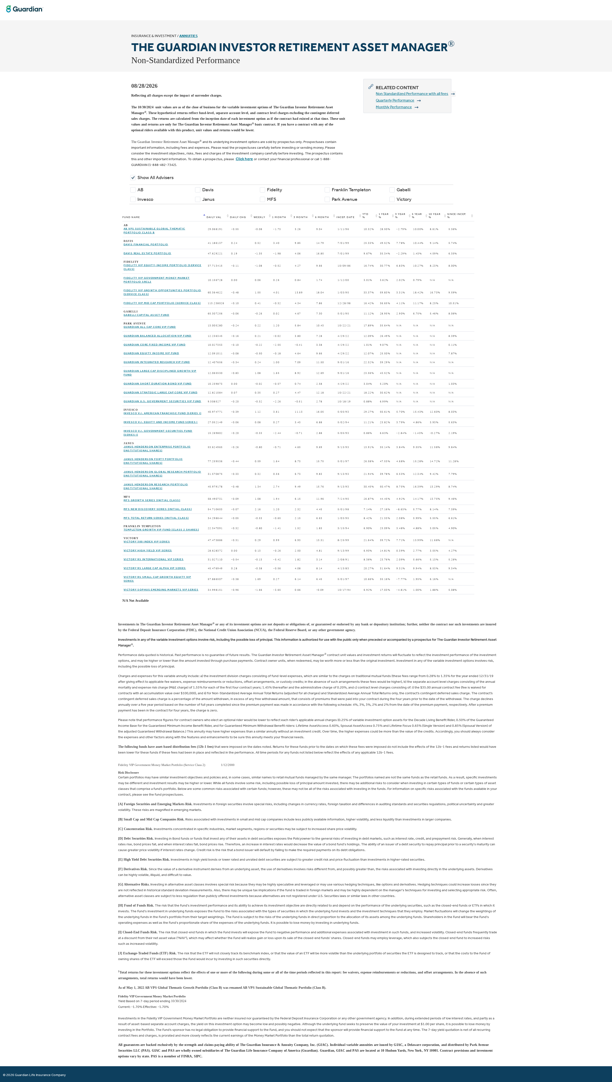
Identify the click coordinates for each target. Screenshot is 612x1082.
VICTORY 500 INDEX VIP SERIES (147, 541)
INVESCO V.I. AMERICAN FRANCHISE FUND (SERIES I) (162, 413)
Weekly (259, 217)
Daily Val (214, 217)
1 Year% (384, 216)
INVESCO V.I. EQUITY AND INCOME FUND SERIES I (161, 422)
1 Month (279, 217)
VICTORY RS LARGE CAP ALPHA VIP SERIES (155, 568)
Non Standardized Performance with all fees (412, 93)
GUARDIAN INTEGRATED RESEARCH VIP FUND (157, 362)
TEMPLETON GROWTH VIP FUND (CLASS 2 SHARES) (161, 529)
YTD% (365, 216)
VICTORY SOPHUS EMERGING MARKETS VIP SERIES (161, 589)
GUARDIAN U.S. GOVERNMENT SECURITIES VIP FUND (162, 401)
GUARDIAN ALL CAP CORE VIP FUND (150, 326)
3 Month (301, 217)
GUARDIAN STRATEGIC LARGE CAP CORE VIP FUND (160, 392)
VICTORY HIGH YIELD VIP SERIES (148, 550)
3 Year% (400, 216)
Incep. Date (345, 217)
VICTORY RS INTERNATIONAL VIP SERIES (154, 559)
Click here (244, 159)
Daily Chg (238, 217)
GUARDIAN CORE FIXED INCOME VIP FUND (155, 344)
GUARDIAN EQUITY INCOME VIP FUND (151, 353)
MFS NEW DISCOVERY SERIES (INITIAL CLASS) (158, 509)
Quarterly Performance (395, 100)
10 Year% (434, 216)
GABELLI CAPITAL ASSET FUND (146, 315)
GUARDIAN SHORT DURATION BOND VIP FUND (158, 383)
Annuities (188, 36)
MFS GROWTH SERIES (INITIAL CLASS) (152, 500)
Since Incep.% (456, 216)
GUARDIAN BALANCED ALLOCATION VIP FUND (157, 335)
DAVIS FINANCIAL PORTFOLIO (146, 244)
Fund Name (131, 217)
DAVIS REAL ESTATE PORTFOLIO (147, 253)
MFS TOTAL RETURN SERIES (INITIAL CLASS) (156, 517)
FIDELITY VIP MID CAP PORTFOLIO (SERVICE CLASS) (162, 303)
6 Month (322, 217)
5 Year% (417, 216)
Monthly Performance (394, 107)
